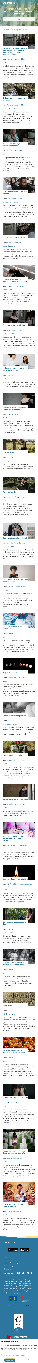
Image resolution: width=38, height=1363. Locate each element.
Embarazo (6, 546)
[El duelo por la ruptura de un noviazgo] (19, 91)
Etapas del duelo (10, 673)
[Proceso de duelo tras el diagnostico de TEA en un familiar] (19, 829)
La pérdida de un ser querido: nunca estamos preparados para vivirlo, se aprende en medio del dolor (15, 51)
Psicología (11, 333)
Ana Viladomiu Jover (14, 199)
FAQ (5, 1257)
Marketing (24, 1355)
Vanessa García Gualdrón (16, 59)
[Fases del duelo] (19, 485)
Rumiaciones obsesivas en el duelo (14, 923)
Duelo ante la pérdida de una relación (15, 193)
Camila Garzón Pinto (14, 151)
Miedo (5, 290)
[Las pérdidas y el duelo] (19, 748)
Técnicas (5, 1355)
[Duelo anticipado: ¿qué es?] (19, 230)
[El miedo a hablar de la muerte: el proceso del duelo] (19, 272)
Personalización (15, 1355)
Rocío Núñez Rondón (15, 414)
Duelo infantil (8, 452)
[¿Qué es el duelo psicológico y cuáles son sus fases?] (19, 400)
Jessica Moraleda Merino (15, 1158)
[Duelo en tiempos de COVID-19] (19, 872)
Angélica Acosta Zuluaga (16, 543)
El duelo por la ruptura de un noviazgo (14, 99)
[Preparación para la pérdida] (19, 318)
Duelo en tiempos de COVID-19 (15, 879)
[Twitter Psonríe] (23, 1273)
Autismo (6, 849)
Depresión (11, 932)
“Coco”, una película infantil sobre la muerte (14, 1205)
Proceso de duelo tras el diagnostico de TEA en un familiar (13, 838)
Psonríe (10, 375)
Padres (14, 724)
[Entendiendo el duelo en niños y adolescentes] (19, 573)
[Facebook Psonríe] (31, 1273)
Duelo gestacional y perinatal (15, 538)
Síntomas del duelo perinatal (15, 716)
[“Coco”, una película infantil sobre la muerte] (19, 1194)
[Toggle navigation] (31, 2)
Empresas (7, 1269)
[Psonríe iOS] (25, 1250)
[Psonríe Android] (13, 1250)
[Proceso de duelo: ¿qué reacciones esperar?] (19, 137)
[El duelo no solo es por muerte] (19, 1091)
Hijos (4, 724)
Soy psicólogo (9, 1266)
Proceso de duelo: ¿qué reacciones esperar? (12, 145)
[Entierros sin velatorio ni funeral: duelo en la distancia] (19, 1044)
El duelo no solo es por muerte (15, 1098)
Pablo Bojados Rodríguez (16, 286)
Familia (11, 849)
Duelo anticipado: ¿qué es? (14, 238)
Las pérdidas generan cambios (15, 799)
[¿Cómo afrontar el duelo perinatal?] (19, 620)
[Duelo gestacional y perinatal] (19, 531)
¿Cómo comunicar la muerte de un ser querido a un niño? (14, 1152)
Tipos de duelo (9, 1006)
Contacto (7, 1260)
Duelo (5, 62)
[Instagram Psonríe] (18, 1273)
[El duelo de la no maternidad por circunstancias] (19, 361)
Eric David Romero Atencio (16, 497)
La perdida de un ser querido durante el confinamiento (15, 964)
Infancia (6, 461)
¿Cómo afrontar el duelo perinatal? (13, 628)
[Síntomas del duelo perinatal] (19, 709)
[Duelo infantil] (19, 446)
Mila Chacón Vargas (14, 1103)
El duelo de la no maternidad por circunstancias (15, 369)
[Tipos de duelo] (19, 999)
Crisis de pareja (13, 108)
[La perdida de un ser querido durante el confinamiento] (19, 956)
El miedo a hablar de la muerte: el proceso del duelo (15, 280)
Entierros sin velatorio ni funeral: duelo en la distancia (14, 1052)
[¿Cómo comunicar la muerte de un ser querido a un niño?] (19, 1140)
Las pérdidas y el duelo (12, 755)
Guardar (30, 1359)
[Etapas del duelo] (19, 666)
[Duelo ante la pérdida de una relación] (19, 185)
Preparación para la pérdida (14, 325)
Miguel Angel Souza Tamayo (17, 845)
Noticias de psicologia (11, 1263)
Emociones (11, 246)
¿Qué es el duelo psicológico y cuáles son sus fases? (15, 408)
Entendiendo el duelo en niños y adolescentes (15, 581)
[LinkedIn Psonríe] (28, 1273)
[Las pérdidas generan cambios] (19, 792)
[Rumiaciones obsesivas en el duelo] (19, 915)
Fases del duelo (9, 492)
